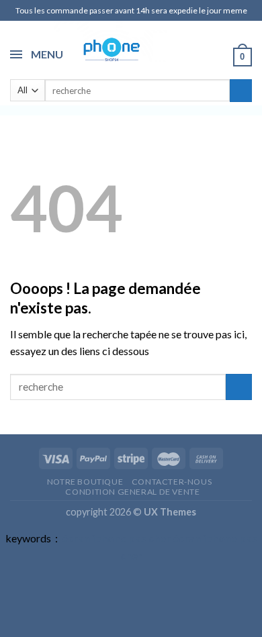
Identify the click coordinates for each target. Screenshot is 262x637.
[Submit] (241, 90)
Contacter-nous (172, 482)
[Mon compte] (217, 56)
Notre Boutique (85, 482)
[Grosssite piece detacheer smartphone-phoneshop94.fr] (110, 48)
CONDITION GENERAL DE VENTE (132, 492)
